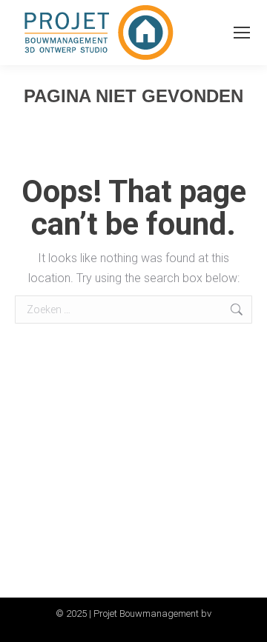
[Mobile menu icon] (241, 32)
